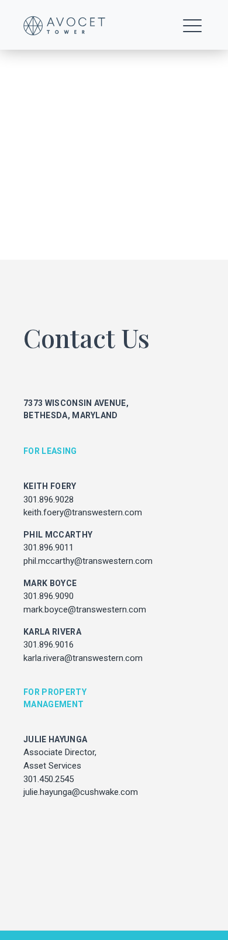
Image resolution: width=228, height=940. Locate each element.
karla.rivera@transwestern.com (83, 658)
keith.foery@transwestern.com (82, 512)
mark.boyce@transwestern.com (84, 609)
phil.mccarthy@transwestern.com (88, 561)
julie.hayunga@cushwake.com (80, 792)
